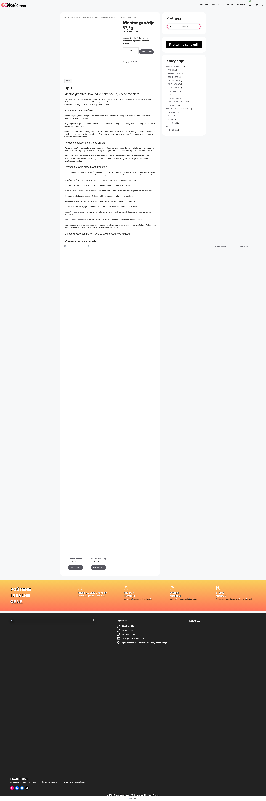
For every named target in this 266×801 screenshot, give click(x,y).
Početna (204, 5)
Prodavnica (217, 5)
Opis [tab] (68, 81)
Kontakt (241, 5)
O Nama (230, 5)
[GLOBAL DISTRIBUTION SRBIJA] (13, 5)
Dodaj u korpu (146, 52)
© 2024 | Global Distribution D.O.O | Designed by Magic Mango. (133, 795)
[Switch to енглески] (250, 5)
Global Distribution (71, 17)
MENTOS (115, 17)
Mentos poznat (76, 212)
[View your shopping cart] (257, 5)
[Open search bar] (263, 5)
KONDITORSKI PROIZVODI (99, 17)
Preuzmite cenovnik (184, 44)
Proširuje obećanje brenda (74, 220)
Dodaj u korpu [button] (75, 567)
